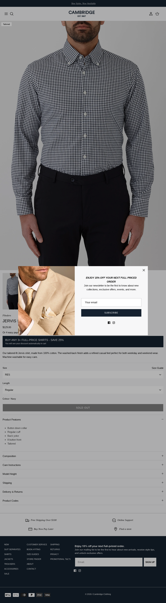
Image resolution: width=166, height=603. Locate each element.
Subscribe (111, 313)
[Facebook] (109, 322)
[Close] (143, 270)
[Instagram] (114, 322)
